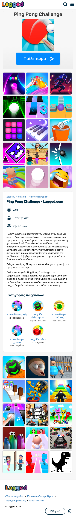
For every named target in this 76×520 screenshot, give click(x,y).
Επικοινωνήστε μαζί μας (40, 496)
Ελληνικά (55, 511)
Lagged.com (16, 488)
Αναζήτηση (65, 4)
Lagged (13, 4)
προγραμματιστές (16, 500)
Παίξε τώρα (35, 58)
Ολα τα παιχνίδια (14, 496)
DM (69, 511)
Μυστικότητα (36, 500)
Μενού (72, 4)
